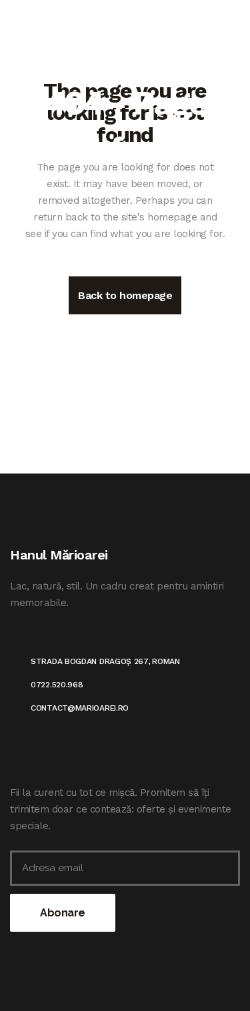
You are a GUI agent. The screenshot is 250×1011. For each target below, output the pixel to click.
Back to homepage (125, 295)
